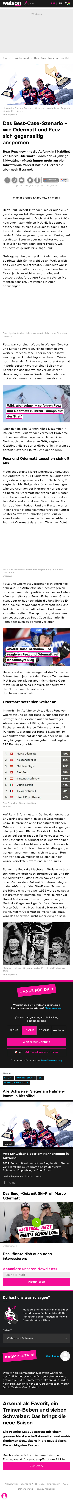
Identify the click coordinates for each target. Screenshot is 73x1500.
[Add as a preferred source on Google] (51, 180)
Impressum (53, 1484)
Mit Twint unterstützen (41, 1052)
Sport (6, 58)
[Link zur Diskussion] (30, 180)
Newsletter (11, 1484)
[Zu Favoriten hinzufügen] (37, 180)
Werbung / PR (29, 1484)
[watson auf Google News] (64, 180)
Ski (41, 1077)
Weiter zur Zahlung (36, 1042)
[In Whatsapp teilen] (14, 180)
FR (60, 3)
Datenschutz (25, 1488)
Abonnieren (36, 1282)
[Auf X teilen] (9, 1182)
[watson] (12, 3)
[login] (4, 1496)
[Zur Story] (36, 1435)
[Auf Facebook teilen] (7, 180)
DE (53, 3)
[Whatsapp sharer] (14, 1182)
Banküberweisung (51, 1060)
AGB (65, 1484)
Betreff (7, 1330)
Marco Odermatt (16, 1082)
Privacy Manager (45, 1488)
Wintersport (22, 58)
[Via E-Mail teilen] (21, 180)
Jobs (42, 1484)
